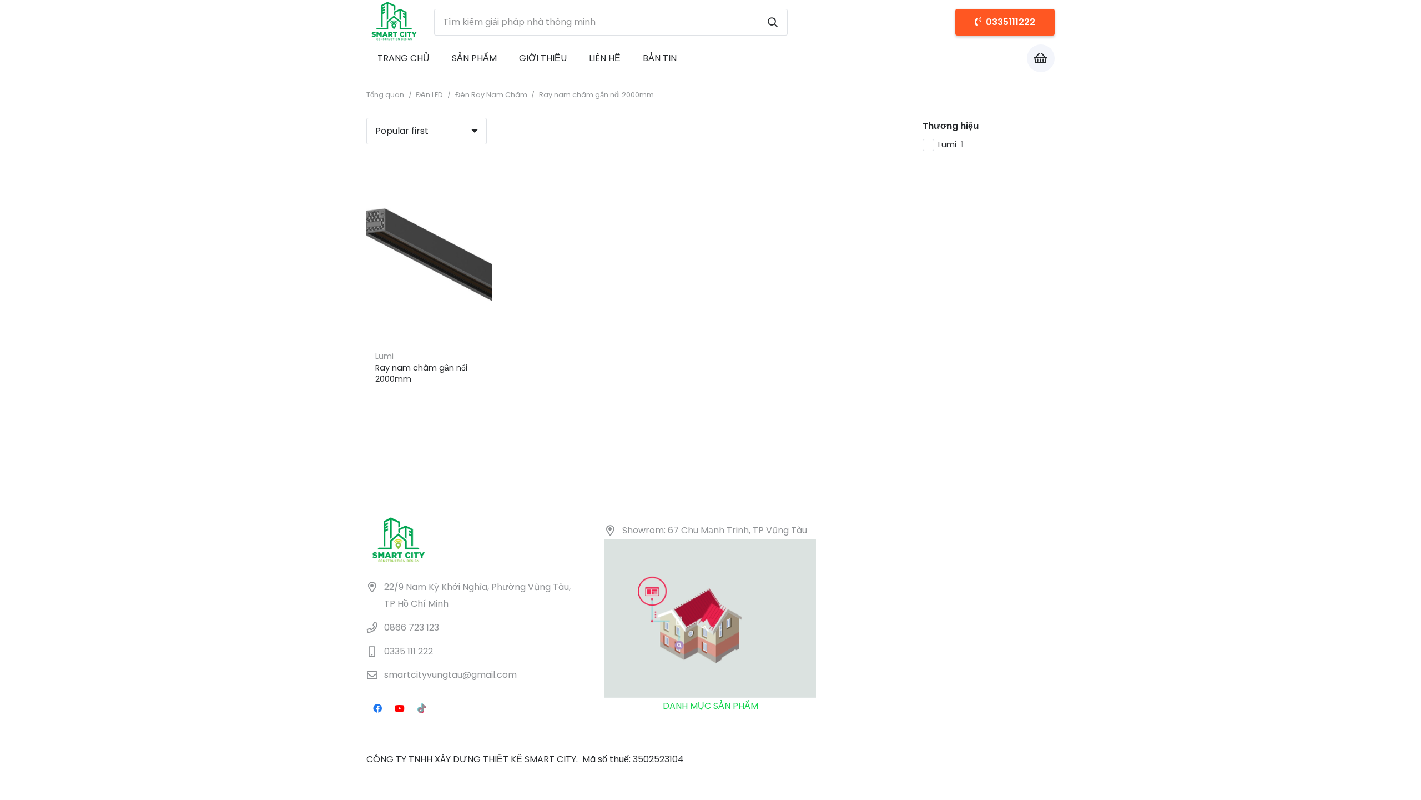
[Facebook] (377, 708)
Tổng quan (385, 94)
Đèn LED (429, 94)
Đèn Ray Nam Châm (491, 94)
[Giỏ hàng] (1040, 58)
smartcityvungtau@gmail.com (450, 675)
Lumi (384, 356)
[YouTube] (400, 708)
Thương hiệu (951, 125)
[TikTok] (422, 708)
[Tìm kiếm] (773, 22)
